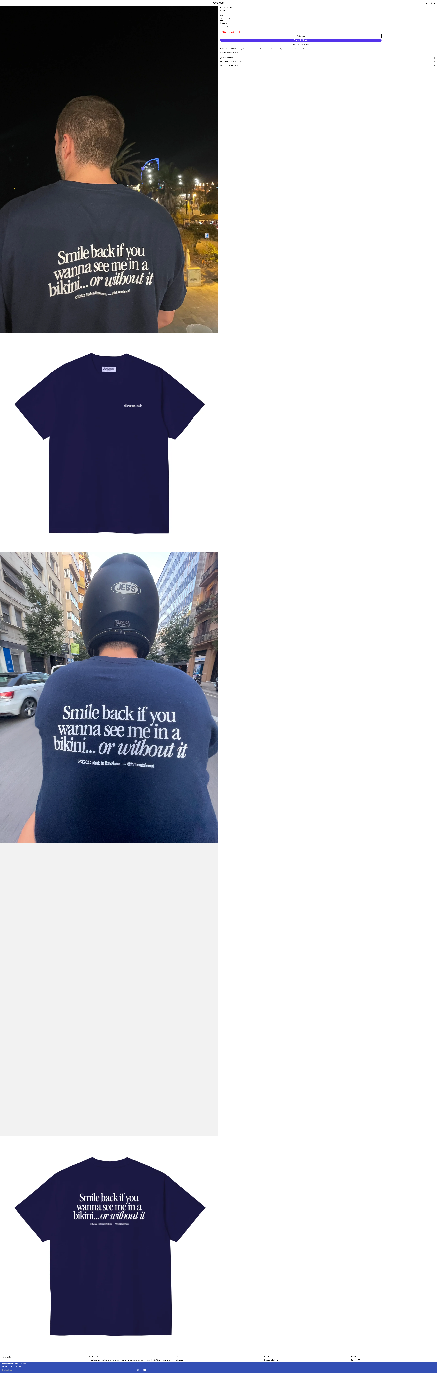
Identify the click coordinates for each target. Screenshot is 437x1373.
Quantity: (223, 23)
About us (179, 1360)
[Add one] (227, 26)
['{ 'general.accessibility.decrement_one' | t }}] (220, 26)
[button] (431, 3)
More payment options (301, 44)
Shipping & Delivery (271, 1360)
